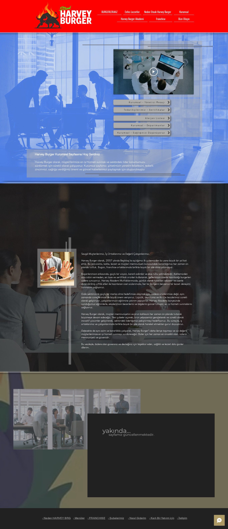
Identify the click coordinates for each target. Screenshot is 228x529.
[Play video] (153, 72)
